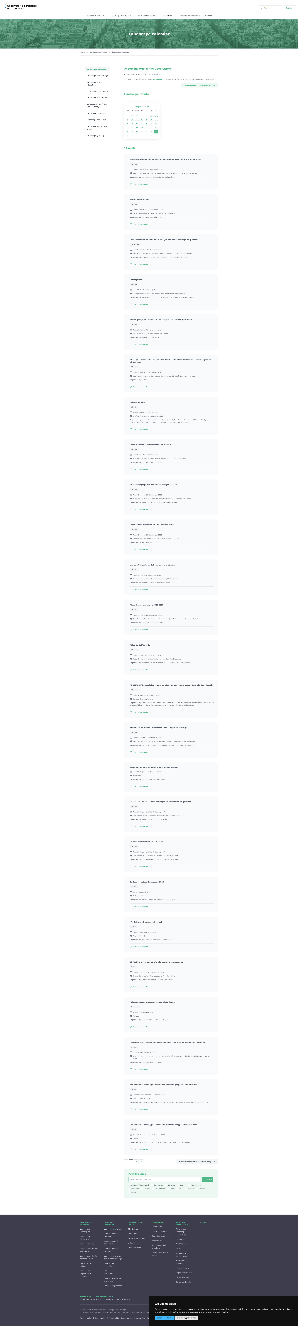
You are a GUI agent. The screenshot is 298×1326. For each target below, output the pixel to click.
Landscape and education (93, 83)
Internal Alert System (143, 1318)
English (289, 8)
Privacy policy (86, 1318)
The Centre (133, 1229)
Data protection (183, 1277)
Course (182, 1185)
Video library (133, 1243)
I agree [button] (159, 1318)
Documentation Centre (135, 1223)
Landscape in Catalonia (86, 1223)
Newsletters (157, 1240)
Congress (171, 1185)
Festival (147, 1189)
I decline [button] (169, 1318)
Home (82, 52)
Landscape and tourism (97, 97)
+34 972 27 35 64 (117, 1312)
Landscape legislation (96, 113)
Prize (172, 1189)
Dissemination (196, 1185)
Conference (158, 1185)
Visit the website (140, 184)
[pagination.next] (141, 1161)
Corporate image (183, 1282)
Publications (158, 1222)
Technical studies (159, 1236)
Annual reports (182, 1268)
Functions (180, 1239)
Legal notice (126, 1318)
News (178, 1248)
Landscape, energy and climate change (97, 105)
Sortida (202, 1189)
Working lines (182, 1244)
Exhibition (135, 1189)
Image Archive (134, 1247)
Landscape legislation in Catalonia (85, 1273)
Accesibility (114, 1318)
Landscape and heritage (97, 75)
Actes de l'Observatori (140, 1185)
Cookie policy (100, 1318)
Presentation (160, 1189)
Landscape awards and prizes (97, 127)
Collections (157, 1226)
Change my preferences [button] (186, 1318)
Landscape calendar (120, 52)
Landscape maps (87, 1244)
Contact (204, 1222)
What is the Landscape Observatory (181, 1232)
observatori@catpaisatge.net (140, 1312)
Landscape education (96, 120)
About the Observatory (182, 1223)
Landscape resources (98, 52)
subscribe (157, 79)
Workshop (135, 1192)
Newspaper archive (136, 1238)
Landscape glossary (95, 135)
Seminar (191, 1189)
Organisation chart (184, 1273)
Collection (132, 1233)
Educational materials (98, 91)
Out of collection (159, 1231)
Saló (181, 1189)
